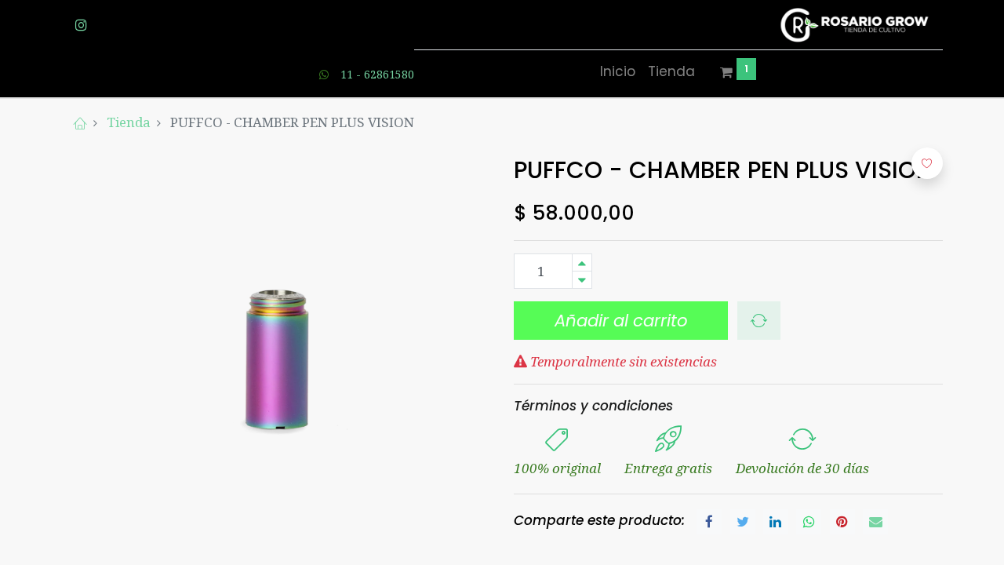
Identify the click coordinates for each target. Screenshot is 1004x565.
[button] (758, 321)
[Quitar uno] (582, 280)
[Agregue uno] (582, 262)
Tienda (129, 122)
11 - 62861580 (377, 74)
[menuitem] (618, 72)
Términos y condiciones (593, 405)
